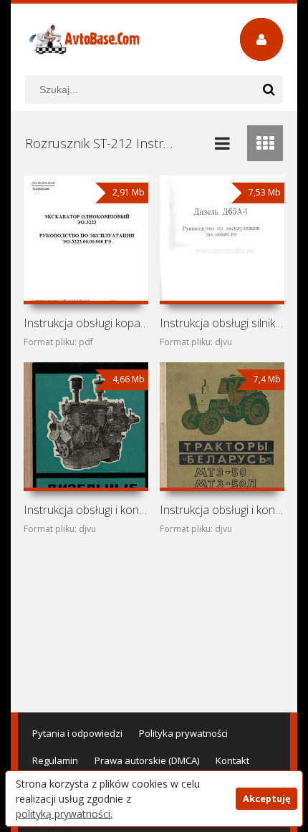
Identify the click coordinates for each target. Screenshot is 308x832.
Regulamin (55, 760)
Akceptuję (266, 799)
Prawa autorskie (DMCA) (147, 760)
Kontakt (232, 760)
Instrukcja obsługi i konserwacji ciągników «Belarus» (222, 510)
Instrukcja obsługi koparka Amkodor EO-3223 (86, 323)
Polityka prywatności (183, 733)
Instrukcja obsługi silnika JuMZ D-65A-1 (222, 323)
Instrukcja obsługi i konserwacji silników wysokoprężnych (86, 510)
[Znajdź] (268, 89)
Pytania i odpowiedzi (77, 733)
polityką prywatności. (64, 814)
